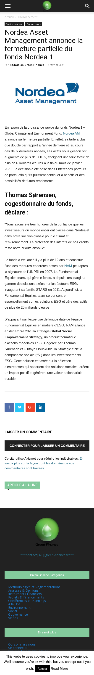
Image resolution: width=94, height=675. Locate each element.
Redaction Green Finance (27, 64)
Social (12, 611)
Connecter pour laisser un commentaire (47, 445)
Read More (59, 668)
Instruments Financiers (25, 594)
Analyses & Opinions (23, 590)
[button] (87, 6)
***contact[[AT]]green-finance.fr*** (47, 555)
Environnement (27, 17)
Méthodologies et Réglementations (34, 587)
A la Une (14, 604)
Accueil (9, 17)
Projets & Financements (26, 597)
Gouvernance (34, 24)
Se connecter (18, 648)
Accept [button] (42, 668)
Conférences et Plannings (27, 600)
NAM (68, 266)
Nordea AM (71, 133)
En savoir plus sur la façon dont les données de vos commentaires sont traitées (44, 463)
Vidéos (13, 618)
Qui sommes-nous (22, 644)
